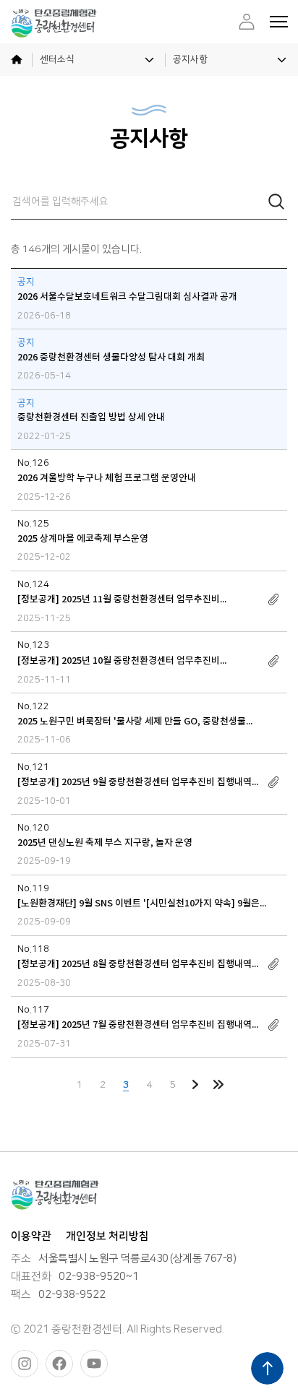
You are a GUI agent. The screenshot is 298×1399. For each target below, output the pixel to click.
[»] (218, 1084)
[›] (195, 1084)
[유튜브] (94, 1363)
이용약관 (31, 1236)
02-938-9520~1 (99, 1277)
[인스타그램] (24, 1363)
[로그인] (247, 22)
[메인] (16, 59)
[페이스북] (59, 1363)
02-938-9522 (72, 1295)
